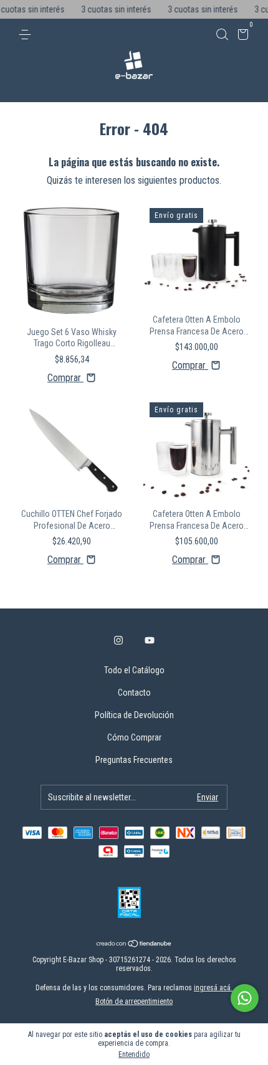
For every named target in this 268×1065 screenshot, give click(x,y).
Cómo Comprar (134, 737)
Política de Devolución (134, 715)
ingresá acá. (213, 987)
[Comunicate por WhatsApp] (245, 998)
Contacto (134, 693)
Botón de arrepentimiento (134, 1001)
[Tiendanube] (134, 944)
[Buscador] (221, 35)
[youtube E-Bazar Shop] (150, 640)
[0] (240, 36)
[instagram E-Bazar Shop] (118, 640)
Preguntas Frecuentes (134, 760)
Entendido (134, 1054)
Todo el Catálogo (134, 670)
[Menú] (27, 35)
